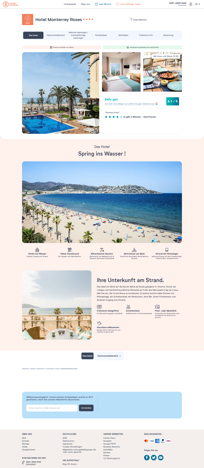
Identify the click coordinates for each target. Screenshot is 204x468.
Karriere (106, 452)
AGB (65, 438)
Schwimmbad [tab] (101, 35)
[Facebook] (147, 457)
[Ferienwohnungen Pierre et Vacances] (10, 4)
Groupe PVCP (109, 444)
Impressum (67, 444)
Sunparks (107, 441)
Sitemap (25, 444)
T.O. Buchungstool (111, 458)
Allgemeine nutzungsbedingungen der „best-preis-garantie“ (79, 450)
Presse (106, 455)
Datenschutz (68, 441)
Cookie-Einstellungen (72, 447)
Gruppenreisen (28, 449)
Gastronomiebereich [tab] (56, 35)
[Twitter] (154, 457)
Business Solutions (111, 447)
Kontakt (25, 441)
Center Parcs (109, 438)
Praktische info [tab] (146, 35)
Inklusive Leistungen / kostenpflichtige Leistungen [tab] (78, 35)
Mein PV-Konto (70, 464)
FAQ (24, 438)
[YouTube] (160, 457)
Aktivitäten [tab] (123, 35)
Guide (24, 447)
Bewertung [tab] (168, 35)
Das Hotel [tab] (33, 35)
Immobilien (108, 449)
